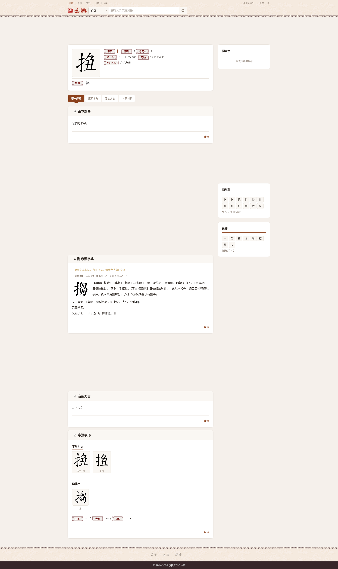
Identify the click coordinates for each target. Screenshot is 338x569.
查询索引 (250, 2)
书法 (97, 2)
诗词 (88, 2)
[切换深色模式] (268, 3)
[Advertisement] (169, 28)
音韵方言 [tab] (110, 98)
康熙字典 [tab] (93, 98)
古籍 (79, 2)
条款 (166, 555)
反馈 (206, 136)
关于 (154, 555)
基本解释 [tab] (76, 98)
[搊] (87, 83)
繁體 (261, 2)
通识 (106, 2)
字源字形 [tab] (127, 98)
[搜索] (183, 10)
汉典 (71, 2)
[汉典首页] (77, 10)
